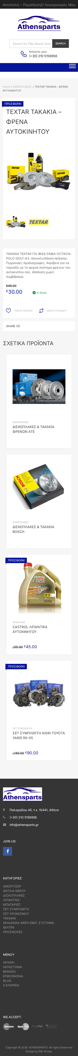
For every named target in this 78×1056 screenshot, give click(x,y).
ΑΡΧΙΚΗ (8, 962)
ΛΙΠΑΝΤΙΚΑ (19, 622)
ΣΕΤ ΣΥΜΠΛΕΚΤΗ (22, 728)
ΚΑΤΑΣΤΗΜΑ (12, 967)
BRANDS (9, 971)
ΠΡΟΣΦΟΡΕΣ (13, 932)
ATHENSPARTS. (38, 1047)
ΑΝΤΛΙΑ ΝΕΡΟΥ (14, 891)
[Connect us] (7, 851)
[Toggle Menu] (72, 67)
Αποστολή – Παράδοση (22, 5)
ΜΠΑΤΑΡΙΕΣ (12, 904)
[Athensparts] (39, 30)
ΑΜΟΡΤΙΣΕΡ (12, 886)
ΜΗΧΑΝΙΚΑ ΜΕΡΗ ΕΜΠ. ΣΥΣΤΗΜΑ (28, 923)
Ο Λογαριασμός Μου (58, 5)
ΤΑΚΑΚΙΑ (9, 918)
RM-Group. (45, 1051)
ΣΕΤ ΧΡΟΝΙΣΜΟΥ (16, 913)
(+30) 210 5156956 (39, 56)
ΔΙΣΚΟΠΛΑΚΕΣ (22, 86)
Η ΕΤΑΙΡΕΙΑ (11, 985)
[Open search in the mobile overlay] (39, 43)
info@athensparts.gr (24, 825)
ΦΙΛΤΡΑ (8, 927)
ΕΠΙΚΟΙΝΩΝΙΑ (13, 976)
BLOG (7, 980)
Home (6, 86)
